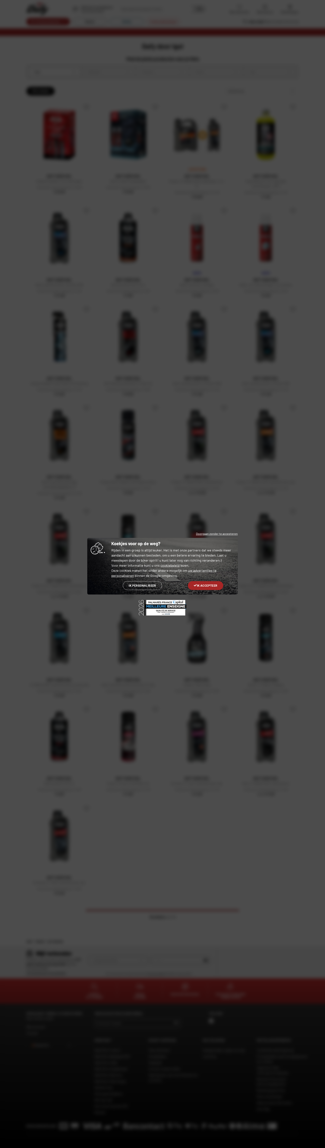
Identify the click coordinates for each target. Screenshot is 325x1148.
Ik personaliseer (142, 585)
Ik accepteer (207, 585)
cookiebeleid (170, 565)
